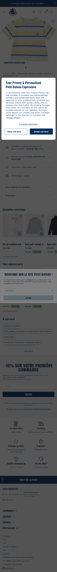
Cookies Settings (28, 124)
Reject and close (14, 131)
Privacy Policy (13, 117)
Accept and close (41, 131)
